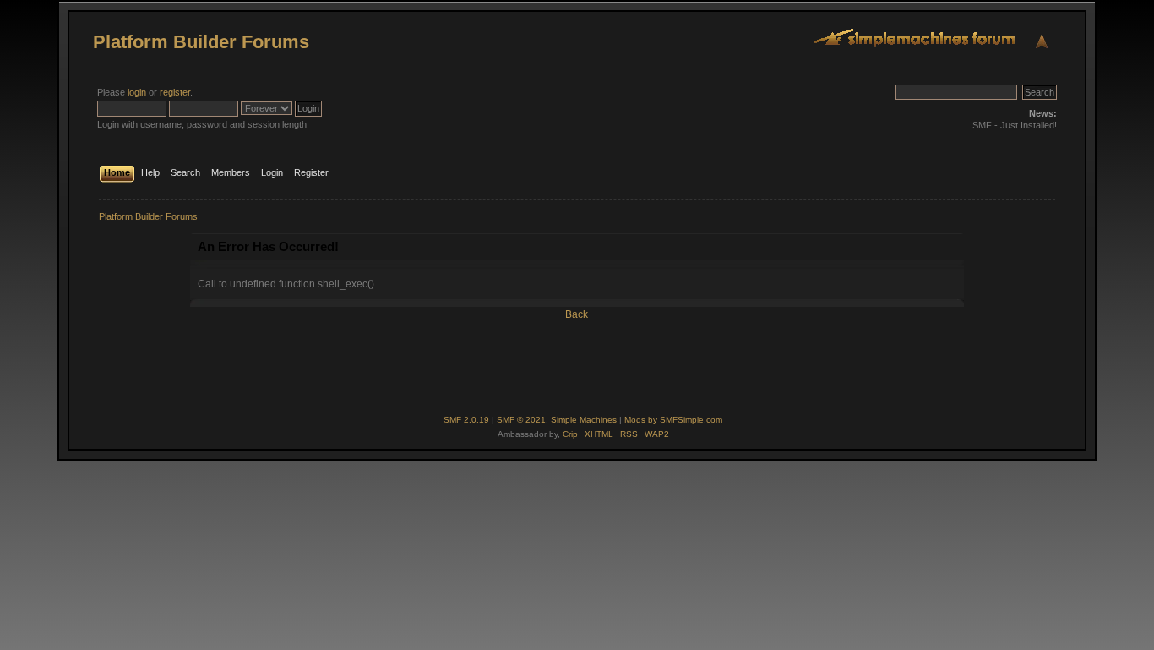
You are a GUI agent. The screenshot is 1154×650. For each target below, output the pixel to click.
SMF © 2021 (521, 419)
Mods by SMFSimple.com (673, 419)
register (175, 92)
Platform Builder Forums (201, 41)
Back (576, 314)
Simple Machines (584, 419)
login (137, 92)
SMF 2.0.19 (466, 419)
